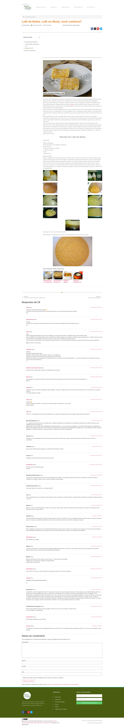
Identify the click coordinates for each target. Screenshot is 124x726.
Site (23, 672)
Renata (28, 387)
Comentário (25, 642)
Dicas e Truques (90, 7)
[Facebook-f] (23, 712)
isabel (27, 399)
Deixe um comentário (29, 50)
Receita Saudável (78, 7)
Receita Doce (53, 7)
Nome (24, 660)
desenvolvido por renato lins (94, 722)
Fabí (27, 411)
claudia (28, 578)
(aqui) (72, 104)
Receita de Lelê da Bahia (30, 41)
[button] (39, 37)
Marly (27, 331)
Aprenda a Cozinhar (40, 7)
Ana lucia (28, 626)
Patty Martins (29, 464)
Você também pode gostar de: (32, 45)
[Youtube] (98, 29)
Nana (27, 307)
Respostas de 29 (28, 48)
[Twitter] (101, 29)
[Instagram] (95, 29)
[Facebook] (92, 29)
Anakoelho (29, 349)
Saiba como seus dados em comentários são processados (63, 684)
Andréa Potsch (30, 319)
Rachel (27, 376)
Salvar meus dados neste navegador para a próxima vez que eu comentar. (43, 677)
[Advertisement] (32, 76)
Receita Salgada (65, 7)
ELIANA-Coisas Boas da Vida (33, 367)
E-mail (24, 666)
